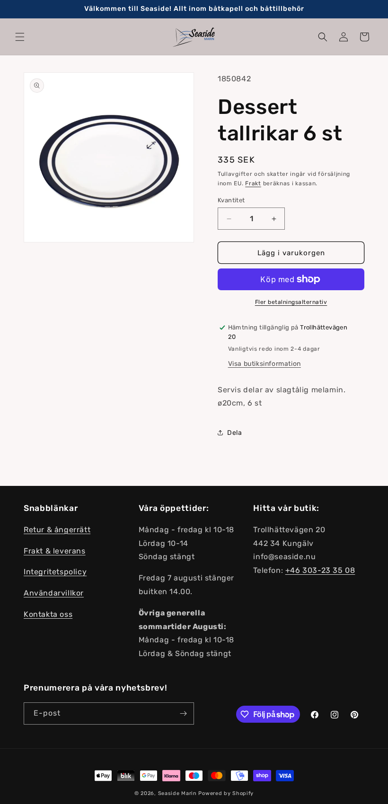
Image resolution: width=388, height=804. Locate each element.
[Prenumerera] (183, 713)
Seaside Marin (177, 793)
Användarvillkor (54, 592)
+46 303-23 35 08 (320, 570)
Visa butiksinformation (264, 364)
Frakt (253, 183)
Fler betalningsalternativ (291, 302)
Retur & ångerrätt (57, 529)
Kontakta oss (48, 614)
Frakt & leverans (55, 550)
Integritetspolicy (55, 571)
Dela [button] (234, 433)
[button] (19, 36)
